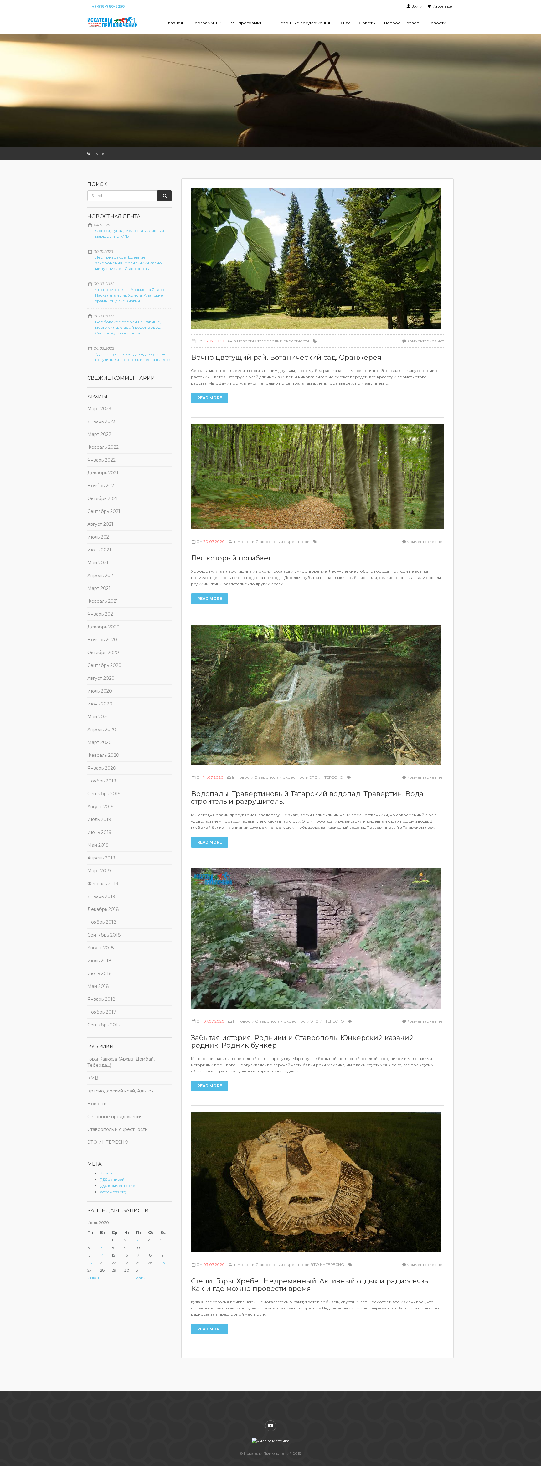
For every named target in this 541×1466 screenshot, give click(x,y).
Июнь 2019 (99, 832)
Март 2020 (99, 742)
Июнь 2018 (99, 973)
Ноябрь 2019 (101, 781)
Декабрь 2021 (102, 473)
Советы (367, 22)
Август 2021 (100, 524)
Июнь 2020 (99, 704)
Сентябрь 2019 (104, 794)
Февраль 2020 (103, 755)
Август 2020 (101, 678)
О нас (344, 22)
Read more (209, 397)
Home (99, 153)
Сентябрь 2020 (104, 665)
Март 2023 (99, 408)
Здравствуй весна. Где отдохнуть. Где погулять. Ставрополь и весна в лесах (132, 357)
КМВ (92, 1078)
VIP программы (247, 22)
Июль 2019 (99, 819)
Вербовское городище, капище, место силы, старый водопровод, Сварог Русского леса (128, 327)
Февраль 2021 (102, 601)
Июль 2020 (99, 691)
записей (112, 1179)
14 (102, 1255)
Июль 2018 (99, 960)
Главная (174, 22)
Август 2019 (100, 806)
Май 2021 (97, 562)
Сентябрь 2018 (104, 935)
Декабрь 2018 (103, 909)
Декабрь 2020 (103, 627)
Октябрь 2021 (102, 498)
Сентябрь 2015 (103, 1025)
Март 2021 (99, 588)
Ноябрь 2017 (101, 1012)
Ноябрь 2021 (101, 485)
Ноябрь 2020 (102, 640)
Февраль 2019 (102, 883)
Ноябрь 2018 (101, 922)
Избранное (442, 6)
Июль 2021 (99, 537)
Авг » (141, 1277)
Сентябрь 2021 (103, 511)
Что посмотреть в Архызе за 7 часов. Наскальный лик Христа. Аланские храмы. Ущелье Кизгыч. (131, 295)
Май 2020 (98, 717)
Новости (436, 22)
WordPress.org (113, 1192)
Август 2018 (100, 948)
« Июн (93, 1277)
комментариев (118, 1185)
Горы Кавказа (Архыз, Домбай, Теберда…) (121, 1062)
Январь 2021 (101, 614)
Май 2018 (98, 986)
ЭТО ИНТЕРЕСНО (107, 1142)
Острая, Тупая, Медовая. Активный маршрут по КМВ (129, 233)
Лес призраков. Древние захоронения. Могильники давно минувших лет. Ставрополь (128, 263)
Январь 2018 (101, 999)
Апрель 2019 (101, 858)
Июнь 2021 (99, 550)
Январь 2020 (101, 768)
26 (162, 1262)
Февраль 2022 (103, 447)
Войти (416, 6)
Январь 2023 (101, 421)
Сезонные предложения (303, 22)
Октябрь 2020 (103, 652)
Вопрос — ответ (401, 22)
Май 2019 (98, 845)
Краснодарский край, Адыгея (120, 1091)
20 (89, 1262)
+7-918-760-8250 (108, 6)
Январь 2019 (101, 896)
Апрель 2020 (101, 729)
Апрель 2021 (101, 575)
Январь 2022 (101, 460)
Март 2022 (99, 434)
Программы (204, 22)
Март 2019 (99, 871)
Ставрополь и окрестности (117, 1129)
